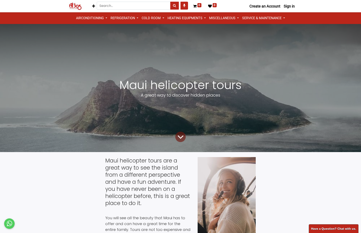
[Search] (174, 6)
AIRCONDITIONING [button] (90, 18)
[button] (93, 6)
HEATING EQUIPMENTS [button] (185, 18)
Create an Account (264, 6)
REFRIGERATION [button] (123, 18)
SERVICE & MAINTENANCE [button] (262, 18)
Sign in (289, 6)
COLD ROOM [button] (151, 18)
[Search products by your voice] (184, 6)
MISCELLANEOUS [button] (222, 18)
